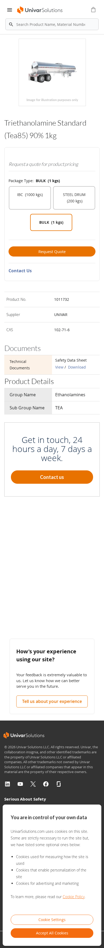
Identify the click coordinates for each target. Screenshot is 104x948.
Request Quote (52, 251)
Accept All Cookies (52, 932)
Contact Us (20, 271)
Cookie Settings (52, 919)
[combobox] (52, 24)
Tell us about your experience (52, 701)
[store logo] (40, 10)
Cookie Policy (74, 896)
